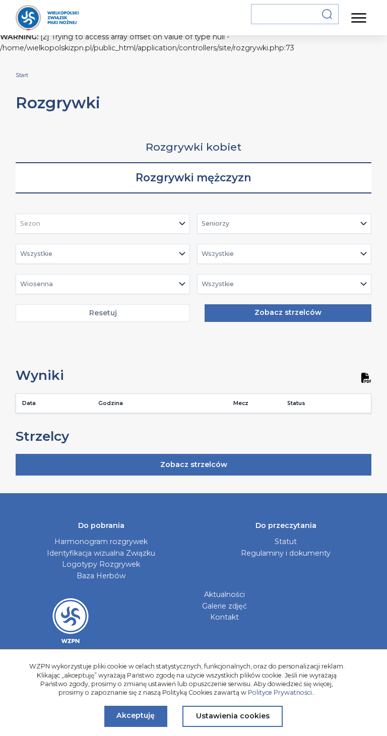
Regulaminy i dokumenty (286, 553)
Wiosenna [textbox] (36, 284)
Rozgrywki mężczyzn (193, 177)
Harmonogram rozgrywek (101, 541)
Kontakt (224, 617)
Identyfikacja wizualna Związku (101, 553)
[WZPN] (47, 17)
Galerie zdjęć (224, 606)
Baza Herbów (101, 575)
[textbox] (33, 223)
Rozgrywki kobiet (193, 147)
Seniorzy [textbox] (215, 223)
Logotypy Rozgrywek (101, 564)
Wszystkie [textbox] (36, 253)
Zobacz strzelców (287, 312)
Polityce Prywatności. (280, 692)
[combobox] (103, 224)
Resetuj (103, 312)
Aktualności (224, 594)
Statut (286, 541)
